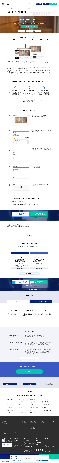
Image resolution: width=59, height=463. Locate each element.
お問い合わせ (46, 3)
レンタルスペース (10, 412)
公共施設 (31, 404)
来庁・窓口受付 (44, 402)
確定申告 (20, 404)
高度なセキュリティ (17, 441)
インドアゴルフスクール (11, 407)
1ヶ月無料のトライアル (20, 226)
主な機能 (19, 268)
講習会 (31, 410)
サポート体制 (47, 444)
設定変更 (39, 460)
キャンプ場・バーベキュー (34, 407)
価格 (20, 3)
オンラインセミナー (22, 402)
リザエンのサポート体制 (46, 345)
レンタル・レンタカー (52, 421)
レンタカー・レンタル (45, 399)
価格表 (30, 353)
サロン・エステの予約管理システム (22, 8)
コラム (37, 444)
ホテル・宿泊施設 (10, 399)
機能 (23, 3)
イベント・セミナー (22, 410)
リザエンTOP (12, 3)
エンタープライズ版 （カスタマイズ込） (40, 301)
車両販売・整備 (32, 399)
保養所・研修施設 (10, 410)
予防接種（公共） (10, 404)
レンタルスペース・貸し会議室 (46, 410)
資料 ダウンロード (39, 3)
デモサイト (32, 3)
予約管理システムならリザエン (10, 8)
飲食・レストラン (21, 399)
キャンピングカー (10, 401)
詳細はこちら (39, 265)
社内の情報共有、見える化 (28, 451)
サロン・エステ (10, 402)
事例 (29, 3)
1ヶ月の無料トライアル (30, 371)
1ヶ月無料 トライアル (53, 3)
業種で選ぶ (26, 3)
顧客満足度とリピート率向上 (28, 450)
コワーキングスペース (22, 412)
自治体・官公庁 (32, 402)
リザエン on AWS (17, 444)
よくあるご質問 (38, 442)
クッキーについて (14, 460)
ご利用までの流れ (26, 440)
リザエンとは (17, 3)
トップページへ (30, 235)
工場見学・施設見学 (44, 407)
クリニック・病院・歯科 (45, 404)
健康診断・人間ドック (45, 401)
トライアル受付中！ (22, 261)
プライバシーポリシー (20, 460)
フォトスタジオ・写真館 (33, 401)
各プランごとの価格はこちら (29, 273)
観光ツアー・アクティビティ (23, 407)
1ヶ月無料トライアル (30, 26)
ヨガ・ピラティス (21, 401)
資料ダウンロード (10, 384)
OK (45, 460)
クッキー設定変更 (48, 451)
